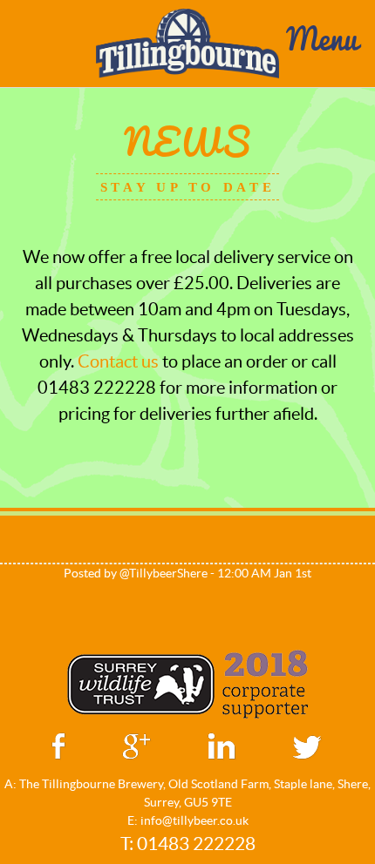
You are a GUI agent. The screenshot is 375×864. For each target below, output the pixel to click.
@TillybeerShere (163, 573)
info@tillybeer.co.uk (194, 820)
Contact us (118, 361)
